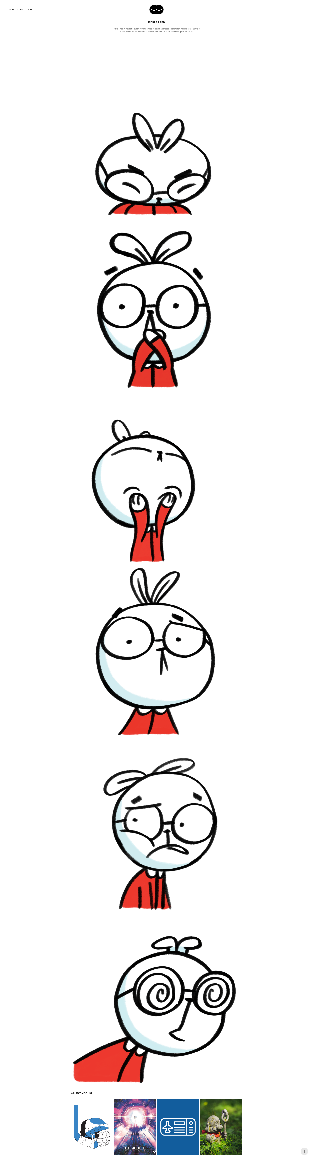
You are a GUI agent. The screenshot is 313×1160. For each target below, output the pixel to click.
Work (11, 9)
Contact (29, 9)
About (20, 9)
